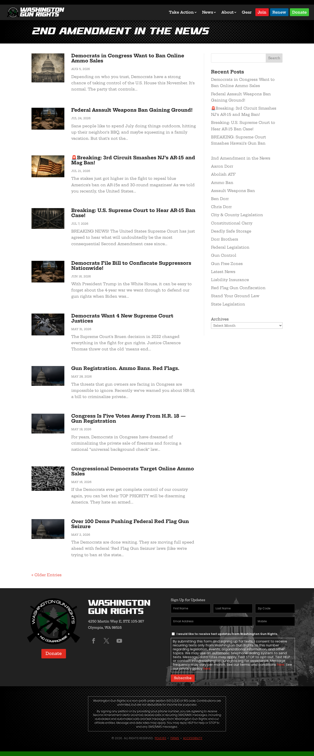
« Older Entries (46, 575)
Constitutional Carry (231, 223)
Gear (247, 12)
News (207, 12)
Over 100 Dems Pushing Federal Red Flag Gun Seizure (130, 523)
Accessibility (192, 738)
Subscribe (182, 678)
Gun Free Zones (227, 263)
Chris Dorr (221, 206)
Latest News (223, 271)
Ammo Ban (222, 182)
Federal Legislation (230, 247)
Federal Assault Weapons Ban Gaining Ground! (132, 110)
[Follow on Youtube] (119, 640)
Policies (160, 738)
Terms (174, 738)
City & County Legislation (237, 214)
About (227, 12)
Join (262, 12)
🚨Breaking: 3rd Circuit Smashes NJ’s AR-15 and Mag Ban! (133, 160)
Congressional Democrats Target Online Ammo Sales (132, 471)
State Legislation (228, 304)
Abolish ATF (223, 174)
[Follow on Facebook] (93, 640)
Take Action (181, 12)
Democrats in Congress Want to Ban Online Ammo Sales (127, 58)
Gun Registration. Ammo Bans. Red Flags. (125, 368)
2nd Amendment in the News (240, 158)
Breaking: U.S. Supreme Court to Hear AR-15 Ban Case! (133, 212)
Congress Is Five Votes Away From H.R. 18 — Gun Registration (128, 418)
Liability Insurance (230, 279)
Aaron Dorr (222, 166)
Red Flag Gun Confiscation (238, 287)
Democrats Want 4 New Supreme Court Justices (122, 318)
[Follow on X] (106, 640)
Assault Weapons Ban (233, 190)
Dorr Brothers (224, 239)
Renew (279, 12)
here (280, 664)
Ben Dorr (220, 198)
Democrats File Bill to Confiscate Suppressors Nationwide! (131, 265)
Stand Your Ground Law (235, 296)
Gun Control (223, 255)
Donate (299, 12)
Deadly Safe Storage (231, 231)
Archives (220, 319)
